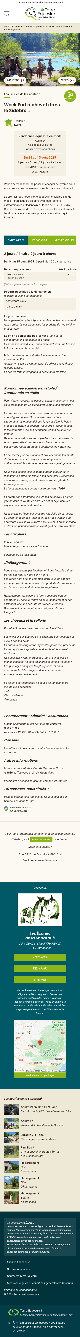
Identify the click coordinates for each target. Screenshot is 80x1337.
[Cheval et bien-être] (40, 1109)
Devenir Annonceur (18, 1269)
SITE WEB (40, 979)
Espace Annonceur (18, 1262)
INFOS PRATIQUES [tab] (64, 240)
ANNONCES (40, 957)
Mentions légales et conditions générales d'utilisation (40, 1283)
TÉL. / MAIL (40, 968)
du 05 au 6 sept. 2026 (18, 274)
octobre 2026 (14, 307)
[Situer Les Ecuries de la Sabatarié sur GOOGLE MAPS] (40, 1046)
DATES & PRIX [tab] (16, 240)
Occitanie (49, 26)
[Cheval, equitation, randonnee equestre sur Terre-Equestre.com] (40, 13)
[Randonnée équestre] (40, 1123)
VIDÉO (65, 80)
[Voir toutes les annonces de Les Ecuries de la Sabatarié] (40, 909)
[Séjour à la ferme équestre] (40, 1137)
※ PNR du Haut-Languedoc (32, 1322)
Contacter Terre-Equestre (22, 1276)
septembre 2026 (16, 301)
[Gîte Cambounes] (40, 1167)
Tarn (58, 26)
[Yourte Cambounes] (40, 1197)
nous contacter (41, 839)
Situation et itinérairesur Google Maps (20, 809)
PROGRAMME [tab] (39, 240)
